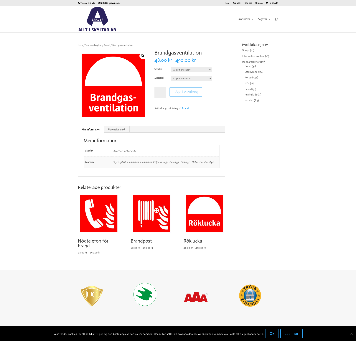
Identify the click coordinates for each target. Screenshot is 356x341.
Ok (272, 333)
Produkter (244, 19)
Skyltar (262, 19)
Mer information (91, 129)
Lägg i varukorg (186, 92)
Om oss (259, 3)
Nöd (247, 83)
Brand (107, 45)
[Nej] (351, 333)
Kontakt (236, 3)
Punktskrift (251, 94)
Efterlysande (252, 71)
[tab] (91, 129)
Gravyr (246, 50)
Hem (227, 3)
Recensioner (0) (116, 129)
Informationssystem (253, 56)
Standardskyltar (93, 45)
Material (159, 77)
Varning (249, 100)
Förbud (249, 77)
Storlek (158, 69)
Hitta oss (248, 3)
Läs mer (291, 333)
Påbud (248, 89)
